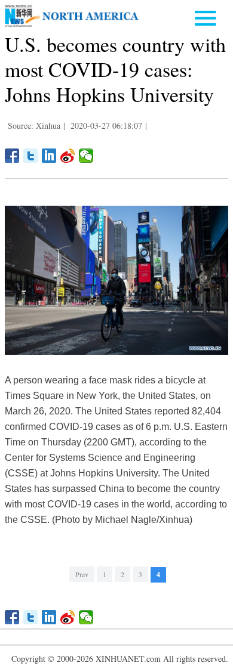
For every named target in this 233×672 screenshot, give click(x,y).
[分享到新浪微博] (67, 155)
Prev (81, 574)
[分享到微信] (86, 155)
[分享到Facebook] (12, 155)
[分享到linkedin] (49, 155)
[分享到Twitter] (30, 155)
